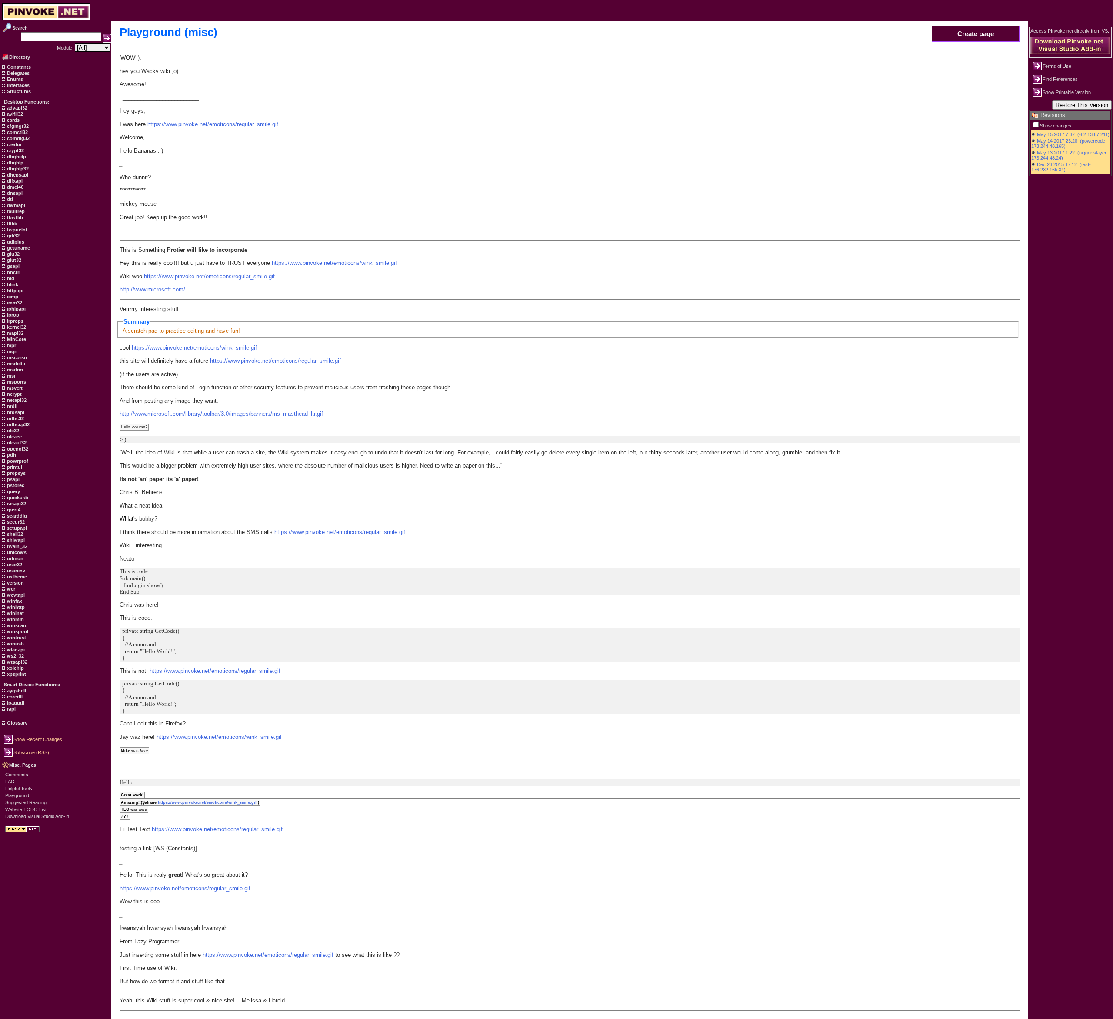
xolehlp (15, 668)
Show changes (1055, 125)
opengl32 (17, 448)
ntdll (11, 406)
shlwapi (15, 540)
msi (10, 375)
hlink (12, 284)
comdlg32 (18, 138)
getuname (18, 248)
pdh (11, 455)
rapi (11, 709)
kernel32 (16, 327)
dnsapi (14, 193)
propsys (16, 473)
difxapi (14, 181)
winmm (15, 619)
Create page (975, 33)
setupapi (16, 528)
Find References (1060, 79)
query (13, 491)
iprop (12, 314)
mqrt (12, 351)
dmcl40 (14, 187)
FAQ (10, 781)
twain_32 (16, 546)
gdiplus (15, 241)
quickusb (17, 497)
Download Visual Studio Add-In (37, 816)
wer (10, 588)
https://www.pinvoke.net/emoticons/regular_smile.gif (212, 124)
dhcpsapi (17, 174)
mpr (11, 345)
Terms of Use (1057, 66)
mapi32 (14, 333)
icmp (12, 296)
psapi (13, 479)
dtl (9, 199)
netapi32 (16, 400)
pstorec (15, 485)
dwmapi (15, 205)
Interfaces (18, 85)
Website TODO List (26, 809)
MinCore (16, 339)
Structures (18, 91)
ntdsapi (15, 412)
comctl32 (17, 132)
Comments (16, 774)
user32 (14, 564)
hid (10, 278)
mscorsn (16, 357)
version (15, 582)
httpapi (14, 290)
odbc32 (15, 418)
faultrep (15, 211)
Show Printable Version (1067, 92)
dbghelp (16, 156)
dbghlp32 (17, 168)
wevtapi (15, 595)
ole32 (12, 430)
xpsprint (16, 674)
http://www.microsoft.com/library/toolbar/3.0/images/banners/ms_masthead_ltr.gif (221, 414)
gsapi (13, 266)
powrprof (17, 461)
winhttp (15, 607)
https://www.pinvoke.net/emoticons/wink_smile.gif (334, 263)
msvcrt (14, 388)
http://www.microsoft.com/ (152, 289)
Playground (17, 795)
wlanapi (15, 649)
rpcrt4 (13, 509)
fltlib (11, 223)
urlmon (14, 558)
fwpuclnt (16, 229)
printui (14, 467)
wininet (15, 613)
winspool (17, 631)
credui (13, 144)
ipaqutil (15, 702)
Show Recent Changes (37, 739)
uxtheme (16, 576)
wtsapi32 (16, 662)
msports (16, 381)
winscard (17, 625)
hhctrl (13, 272)
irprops (14, 321)
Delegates (18, 73)
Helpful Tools (18, 788)
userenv (15, 570)
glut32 (13, 260)
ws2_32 (15, 655)
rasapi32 (16, 503)
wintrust (16, 637)
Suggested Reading (26, 802)
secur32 (15, 522)
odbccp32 (18, 424)
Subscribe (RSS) (31, 752)
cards (13, 120)
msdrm (14, 369)
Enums (14, 79)
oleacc (14, 436)
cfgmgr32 (17, 126)
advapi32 (16, 107)
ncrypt (14, 394)
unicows (16, 552)
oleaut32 (16, 442)
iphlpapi (16, 308)
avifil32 (14, 114)
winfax (14, 601)
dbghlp (14, 162)
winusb (15, 643)
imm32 (14, 302)
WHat (126, 518)
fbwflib (14, 217)
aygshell (16, 690)
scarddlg (16, 515)
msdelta (15, 363)
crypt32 (15, 150)
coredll (14, 696)
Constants (18, 67)
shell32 (14, 534)
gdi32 (13, 235)
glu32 (13, 254)
